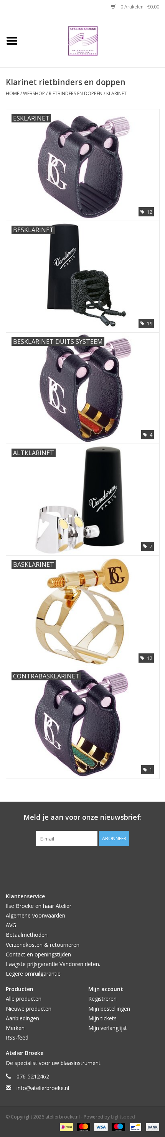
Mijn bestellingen (109, 1008)
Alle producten (23, 998)
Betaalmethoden (27, 934)
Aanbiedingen (22, 1018)
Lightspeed (123, 1117)
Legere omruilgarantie (33, 973)
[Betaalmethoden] (65, 1126)
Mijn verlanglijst (107, 1028)
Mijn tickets (102, 1018)
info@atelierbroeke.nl (42, 1088)
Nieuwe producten (28, 1008)
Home (12, 93)
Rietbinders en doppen (75, 93)
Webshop (34, 93)
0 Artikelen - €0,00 (139, 6)
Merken (15, 1028)
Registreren (102, 998)
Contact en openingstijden (38, 954)
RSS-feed (17, 1037)
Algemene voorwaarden (35, 915)
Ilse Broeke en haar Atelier (38, 905)
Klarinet (116, 93)
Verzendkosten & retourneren (42, 944)
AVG (11, 925)
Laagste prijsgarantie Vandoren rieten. (53, 964)
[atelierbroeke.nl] (94, 40)
